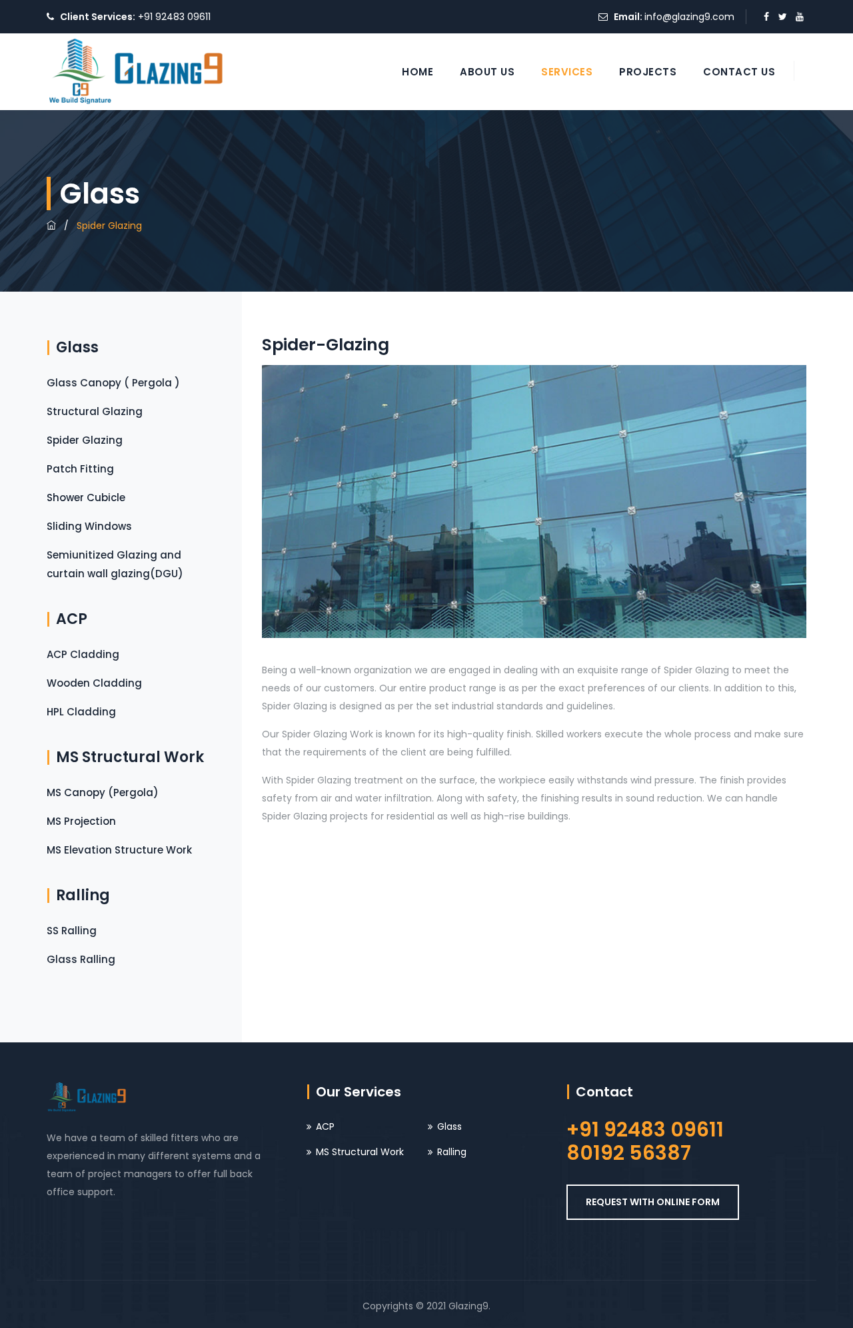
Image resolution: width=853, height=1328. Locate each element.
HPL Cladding (81, 712)
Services (566, 72)
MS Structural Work (360, 1151)
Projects (647, 72)
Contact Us (739, 72)
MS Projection (81, 821)
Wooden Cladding (94, 683)
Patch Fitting (80, 469)
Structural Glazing (95, 411)
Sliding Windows (89, 526)
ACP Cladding (83, 654)
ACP (325, 1126)
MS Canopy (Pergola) (103, 792)
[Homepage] (51, 225)
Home (417, 72)
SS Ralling (72, 931)
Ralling (451, 1151)
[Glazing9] (137, 71)
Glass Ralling (81, 959)
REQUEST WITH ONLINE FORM (653, 1202)
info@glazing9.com (689, 16)
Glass (449, 1126)
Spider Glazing (85, 440)
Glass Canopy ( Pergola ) (113, 383)
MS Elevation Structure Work (119, 850)
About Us (487, 72)
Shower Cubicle (86, 497)
